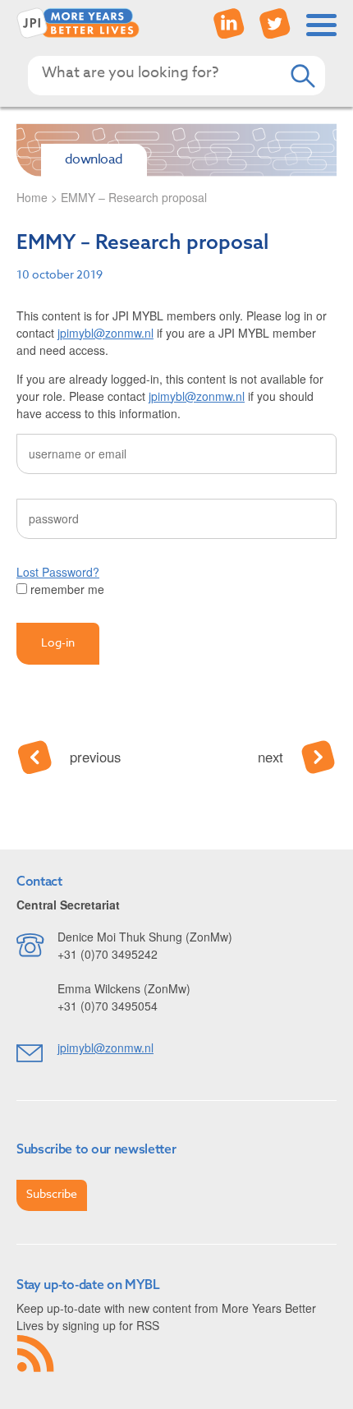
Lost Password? (57, 572)
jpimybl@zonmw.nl (105, 333)
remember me (65, 589)
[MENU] (321, 25)
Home (32, 197)
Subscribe (51, 1193)
